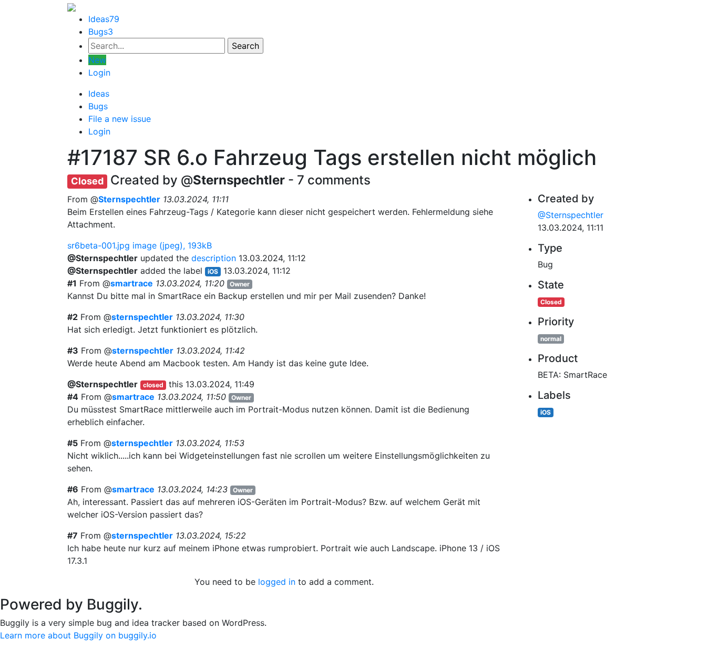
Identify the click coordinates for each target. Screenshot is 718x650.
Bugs (100, 31)
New (97, 60)
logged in (276, 581)
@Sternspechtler (570, 215)
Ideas (103, 19)
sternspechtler (142, 317)
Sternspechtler (129, 199)
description (213, 258)
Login (99, 72)
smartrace (131, 283)
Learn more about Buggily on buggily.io (78, 635)
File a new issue (119, 119)
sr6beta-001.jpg (139, 245)
